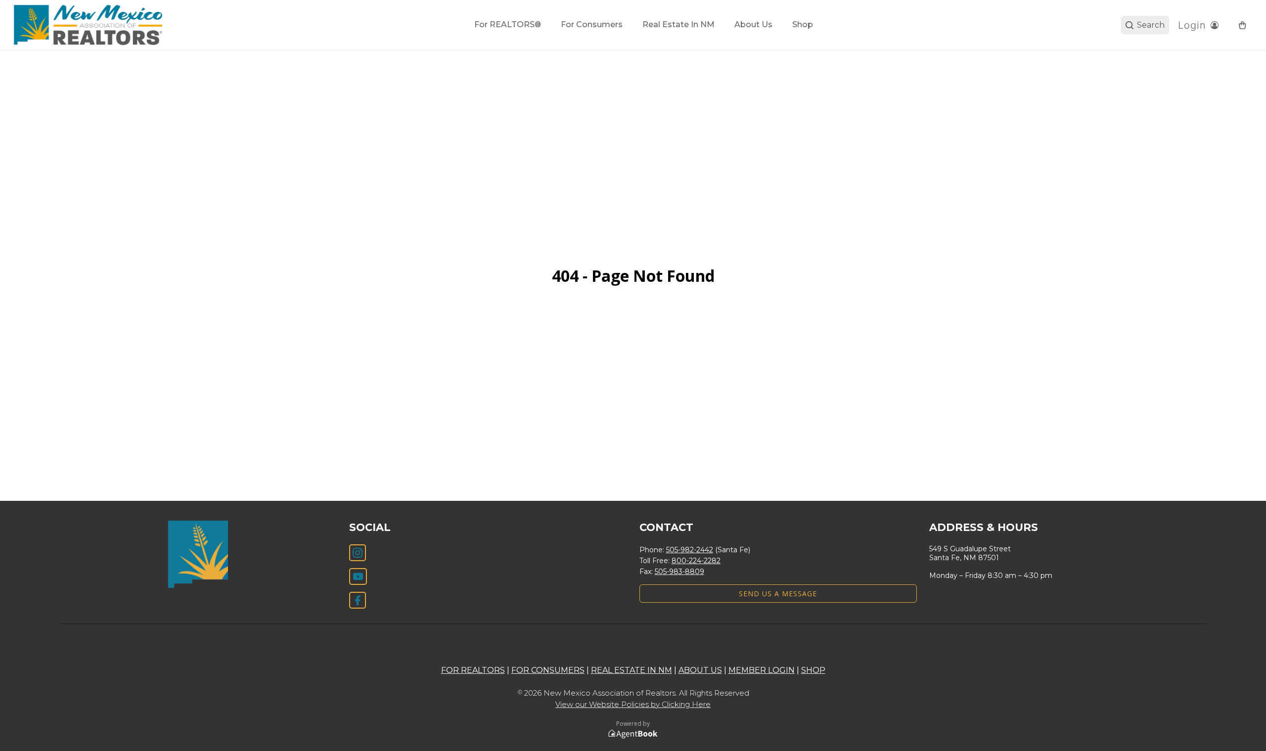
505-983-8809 (679, 571)
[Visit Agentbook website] (633, 734)
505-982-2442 (689, 549)
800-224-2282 (696, 560)
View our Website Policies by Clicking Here (633, 704)
